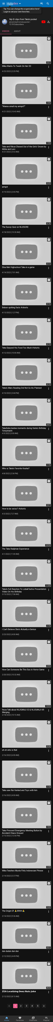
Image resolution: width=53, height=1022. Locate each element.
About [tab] (17, 31)
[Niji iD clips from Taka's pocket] (4, 21)
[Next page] (44, 1006)
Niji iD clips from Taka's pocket (23, 19)
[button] (14, 3)
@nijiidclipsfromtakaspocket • (19, 22)
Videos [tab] (6, 31)
